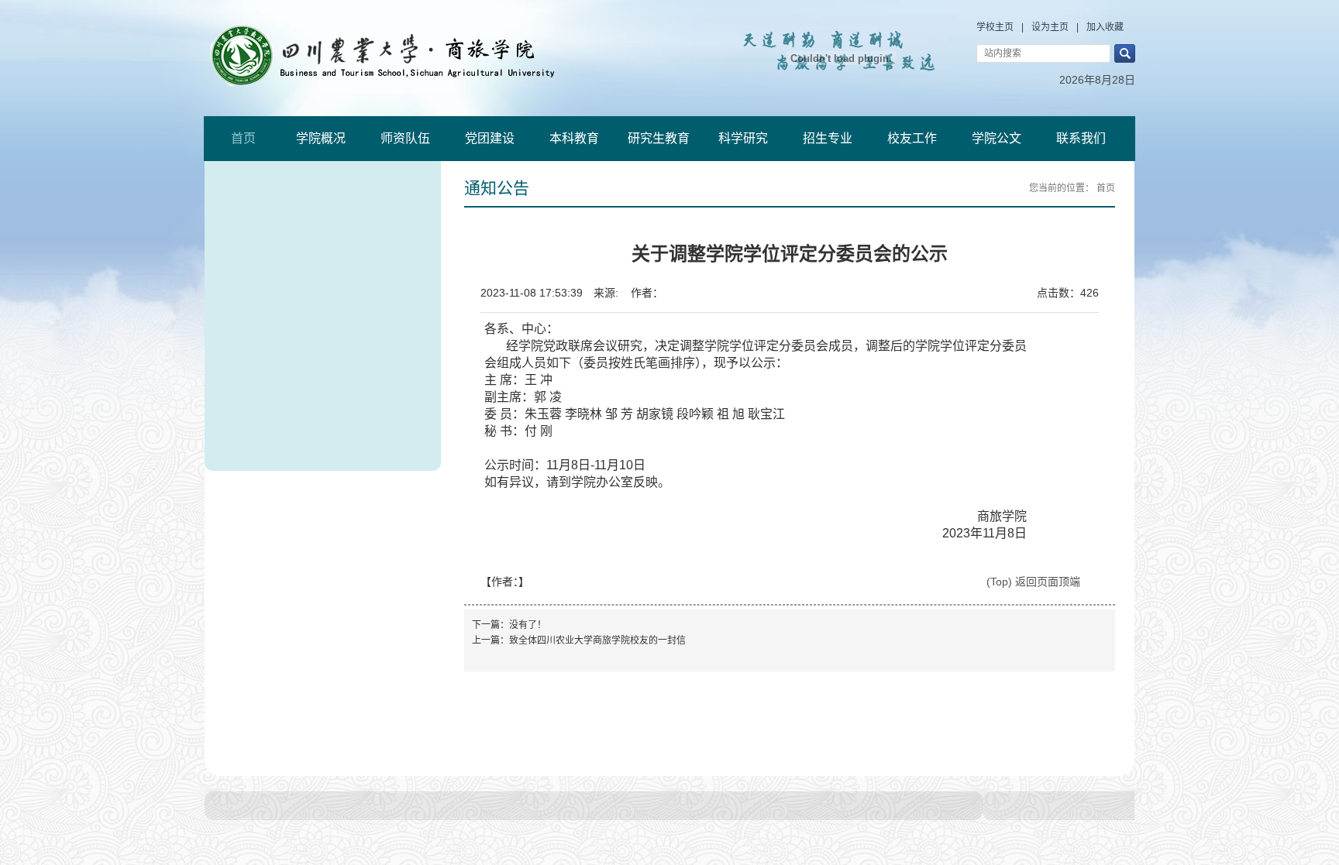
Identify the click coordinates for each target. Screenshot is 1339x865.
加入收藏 (1105, 27)
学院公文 (996, 138)
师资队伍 (405, 138)
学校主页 (995, 27)
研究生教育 (659, 138)
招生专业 (827, 138)
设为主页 (1050, 27)
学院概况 (321, 138)
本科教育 (574, 138)
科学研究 (743, 138)
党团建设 (490, 138)
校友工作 (912, 138)
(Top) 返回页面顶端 (1033, 581)
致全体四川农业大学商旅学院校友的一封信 (597, 640)
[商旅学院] (404, 54)
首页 (243, 138)
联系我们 (1081, 138)
